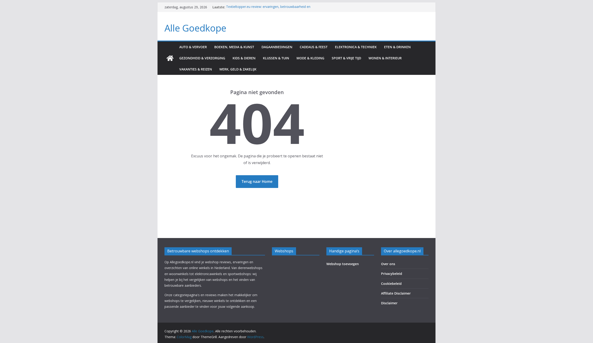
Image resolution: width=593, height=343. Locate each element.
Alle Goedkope (195, 28)
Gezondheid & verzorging (202, 58)
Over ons (388, 264)
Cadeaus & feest (314, 47)
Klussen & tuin (276, 58)
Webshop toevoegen (342, 264)
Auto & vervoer (193, 47)
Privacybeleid (391, 273)
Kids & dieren (244, 58)
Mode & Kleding (310, 58)
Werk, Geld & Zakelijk (237, 69)
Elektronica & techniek (356, 47)
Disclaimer (389, 303)
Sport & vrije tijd (346, 58)
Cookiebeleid (391, 283)
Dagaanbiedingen (277, 47)
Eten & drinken (397, 47)
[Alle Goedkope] (170, 58)
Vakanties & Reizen (195, 69)
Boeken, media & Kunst (234, 47)
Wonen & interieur (385, 58)
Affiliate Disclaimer (396, 293)
